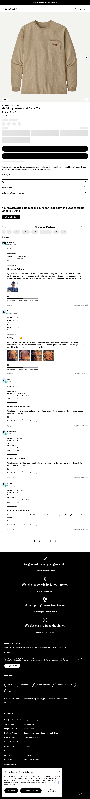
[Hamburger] (84, 9)
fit (4, 232)
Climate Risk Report (31, 737)
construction (45, 232)
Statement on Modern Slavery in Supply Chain (41, 733)
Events (7, 751)
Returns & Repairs (65, 685)
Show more (6, 237)
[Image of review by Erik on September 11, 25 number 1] (12, 355)
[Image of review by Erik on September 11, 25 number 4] (48, 355)
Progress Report (10, 729)
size (9, 232)
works (63, 232)
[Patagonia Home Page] (10, 9)
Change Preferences (52, 790)
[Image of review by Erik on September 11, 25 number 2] (24, 355)
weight (16, 232)
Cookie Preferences (12, 703)
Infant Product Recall (31, 760)
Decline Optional (31, 790)
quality (34, 232)
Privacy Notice (29, 729)
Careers (27, 746)
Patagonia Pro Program (32, 720)
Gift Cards (8, 755)
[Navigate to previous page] (29, 541)
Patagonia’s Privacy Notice (61, 660)
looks (56, 232)
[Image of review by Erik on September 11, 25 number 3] (36, 355)
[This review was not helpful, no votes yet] (86, 305)
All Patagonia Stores (11, 764)
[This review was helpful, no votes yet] (82, 305)
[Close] (59, 771)
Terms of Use (29, 742)
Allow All (11, 790)
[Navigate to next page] (61, 541)
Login (10, 691)
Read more (76, 278)
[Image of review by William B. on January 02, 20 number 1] (12, 286)
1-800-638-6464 (61, 699)
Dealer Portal (29, 724)
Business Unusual (10, 733)
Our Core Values (10, 724)
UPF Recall (28, 755)
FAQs (10, 685)
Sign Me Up (12, 666)
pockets (25, 232)
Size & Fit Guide (43, 685)
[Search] (75, 9)
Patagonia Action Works (13, 720)
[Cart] (80, 9)
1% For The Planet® (11, 742)
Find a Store (8, 760)
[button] (45, 57)
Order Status (25, 685)
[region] (32, 782)
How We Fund (9, 746)
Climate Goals (9, 737)
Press (26, 751)
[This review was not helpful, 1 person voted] (86, 374)
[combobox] (9, 226)
